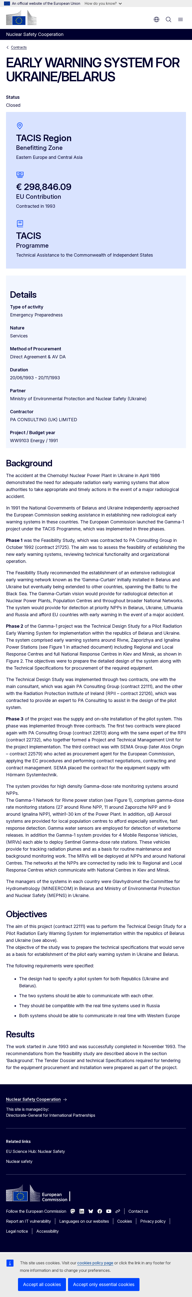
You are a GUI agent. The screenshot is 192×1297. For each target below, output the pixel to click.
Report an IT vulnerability (28, 1221)
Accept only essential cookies (103, 1284)
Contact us (138, 1211)
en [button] (156, 19)
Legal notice (17, 1231)
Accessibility (47, 1231)
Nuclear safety (19, 1161)
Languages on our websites (84, 1221)
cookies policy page (95, 1262)
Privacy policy (153, 1221)
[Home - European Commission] (21, 17)
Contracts (19, 47)
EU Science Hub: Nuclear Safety (35, 1151)
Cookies (124, 1221)
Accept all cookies (42, 1284)
